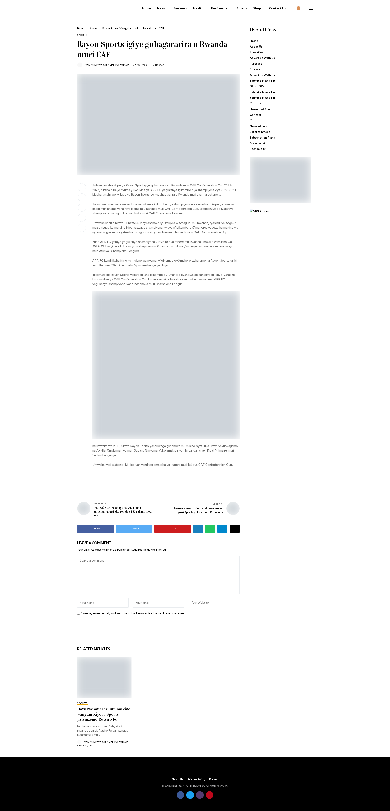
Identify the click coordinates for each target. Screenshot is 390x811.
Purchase (256, 63)
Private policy (196, 779)
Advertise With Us (262, 58)
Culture (255, 120)
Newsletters (258, 126)
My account (257, 143)
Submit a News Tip (262, 80)
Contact (255, 103)
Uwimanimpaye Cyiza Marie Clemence (106, 65)
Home (80, 28)
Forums (214, 779)
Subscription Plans (262, 137)
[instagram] (200, 795)
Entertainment (260, 131)
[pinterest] (209, 795)
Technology (257, 149)
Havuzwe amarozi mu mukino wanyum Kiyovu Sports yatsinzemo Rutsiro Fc (103, 714)
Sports (93, 28)
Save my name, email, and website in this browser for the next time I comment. (133, 613)
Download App (260, 109)
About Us (256, 46)
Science (255, 69)
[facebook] (180, 795)
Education (257, 52)
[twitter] (190, 795)
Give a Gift (257, 86)
